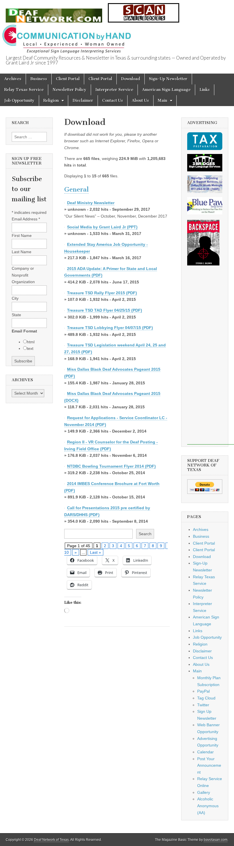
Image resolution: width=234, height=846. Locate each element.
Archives (12, 78)
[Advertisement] (210, 359)
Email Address (26, 219)
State (16, 315)
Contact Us (112, 100)
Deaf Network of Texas (51, 840)
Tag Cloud (206, 698)
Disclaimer (82, 100)
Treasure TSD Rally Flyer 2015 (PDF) (102, 293)
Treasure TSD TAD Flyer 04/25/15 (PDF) (104, 310)
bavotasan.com (215, 840)
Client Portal (68, 78)
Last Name (21, 251)
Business (38, 78)
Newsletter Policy (69, 89)
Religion (51, 100)
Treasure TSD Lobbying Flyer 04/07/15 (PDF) (110, 327)
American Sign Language (166, 89)
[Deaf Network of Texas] (54, 12)
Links (204, 89)
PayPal (203, 691)
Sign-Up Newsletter (168, 78)
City (15, 298)
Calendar (205, 752)
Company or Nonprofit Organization (23, 275)
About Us (140, 100)
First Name (22, 235)
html (31, 342)
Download (130, 78)
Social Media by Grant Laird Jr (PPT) (102, 227)
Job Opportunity (19, 100)
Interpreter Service (114, 89)
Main (162, 100)
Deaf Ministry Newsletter (90, 202)
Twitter (203, 705)
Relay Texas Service (24, 89)
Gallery (203, 792)
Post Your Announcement (209, 765)
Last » (95, 552)
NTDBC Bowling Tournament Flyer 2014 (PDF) (111, 466)
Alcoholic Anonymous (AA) (208, 806)
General (76, 189)
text (30, 348)
